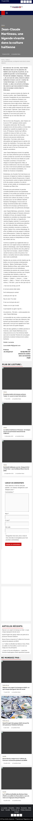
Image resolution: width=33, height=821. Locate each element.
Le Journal (4, 808)
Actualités (11, 808)
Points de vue (6, 685)
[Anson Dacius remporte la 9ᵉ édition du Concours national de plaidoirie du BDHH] (16, 743)
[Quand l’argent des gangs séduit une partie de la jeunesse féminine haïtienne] (16, 707)
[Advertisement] (16, 566)
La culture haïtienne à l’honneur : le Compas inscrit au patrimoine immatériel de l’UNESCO (16, 431)
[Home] (3, 13)
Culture (3, 25)
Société (4, 756)
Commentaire (9, 492)
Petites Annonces (26, 810)
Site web (7, 527)
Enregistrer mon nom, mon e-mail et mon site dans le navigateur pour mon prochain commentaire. (17, 538)
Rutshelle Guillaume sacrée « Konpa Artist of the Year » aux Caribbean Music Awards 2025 (16, 468)
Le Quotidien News (15, 54)
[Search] (30, 13)
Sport (2, 810)
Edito (29, 808)
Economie (24, 808)
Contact (16, 812)
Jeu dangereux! (8, 351)
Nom (7, 513)
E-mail (7, 520)
